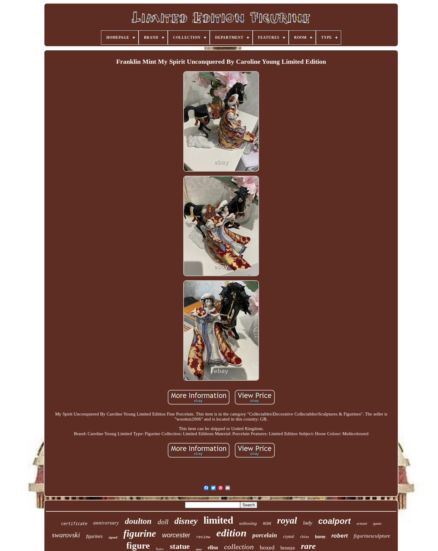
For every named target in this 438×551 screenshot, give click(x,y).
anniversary (106, 523)
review (203, 537)
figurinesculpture (372, 536)
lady (307, 523)
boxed (267, 547)
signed (112, 537)
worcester (176, 535)
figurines (94, 536)
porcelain (264, 535)
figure (138, 545)
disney (186, 521)
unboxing (248, 523)
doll (163, 522)
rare (308, 546)
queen (377, 524)
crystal (288, 536)
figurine (139, 533)
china (304, 536)
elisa (213, 547)
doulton (138, 521)
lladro (160, 549)
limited (218, 520)
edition (231, 533)
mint (267, 523)
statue (180, 546)
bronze (287, 548)
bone (320, 536)
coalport (334, 521)
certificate (74, 523)
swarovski (66, 535)
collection (239, 547)
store (199, 549)
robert (339, 536)
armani (362, 524)
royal (287, 520)
